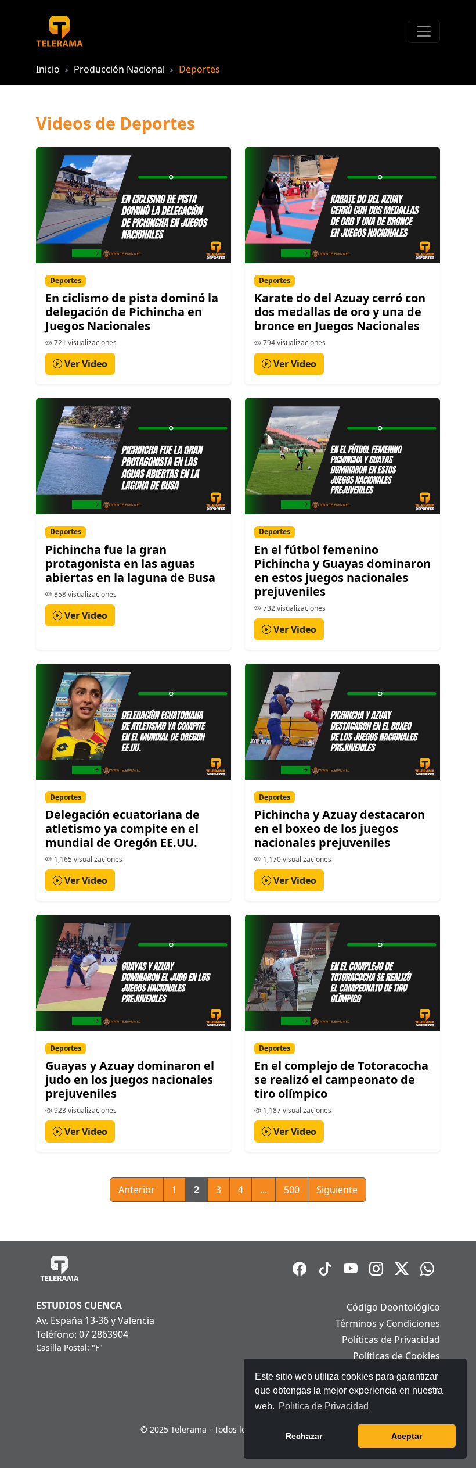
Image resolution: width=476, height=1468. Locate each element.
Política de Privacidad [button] (324, 1406)
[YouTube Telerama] (351, 1268)
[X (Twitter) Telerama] (402, 1268)
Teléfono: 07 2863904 (82, 1334)
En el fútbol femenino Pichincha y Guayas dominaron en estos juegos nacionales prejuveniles (342, 570)
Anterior (136, 1189)
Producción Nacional (119, 69)
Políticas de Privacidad (391, 1339)
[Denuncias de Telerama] (427, 1268)
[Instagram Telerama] (376, 1268)
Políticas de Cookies (396, 1355)
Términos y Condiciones (388, 1323)
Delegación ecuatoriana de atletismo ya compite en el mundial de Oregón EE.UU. (122, 828)
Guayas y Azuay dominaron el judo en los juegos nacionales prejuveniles (129, 1079)
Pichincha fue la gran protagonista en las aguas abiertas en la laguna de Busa (130, 563)
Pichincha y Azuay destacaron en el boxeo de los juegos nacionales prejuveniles (339, 828)
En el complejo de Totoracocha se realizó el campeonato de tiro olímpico (341, 1079)
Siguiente (337, 1189)
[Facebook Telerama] (299, 1268)
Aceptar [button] (406, 1436)
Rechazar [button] (304, 1436)
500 (292, 1189)
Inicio (48, 69)
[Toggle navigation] (424, 31)
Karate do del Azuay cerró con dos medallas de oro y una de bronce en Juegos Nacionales (339, 312)
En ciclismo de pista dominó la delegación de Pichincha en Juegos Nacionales (131, 312)
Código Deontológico (393, 1307)
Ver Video (84, 363)
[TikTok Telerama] (325, 1268)
